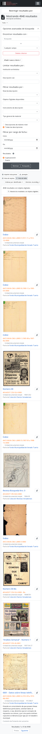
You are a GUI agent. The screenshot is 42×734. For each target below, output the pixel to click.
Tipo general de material (12, 116)
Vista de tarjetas (9, 178)
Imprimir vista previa (10, 174)
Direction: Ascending (32, 182)
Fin (4, 144)
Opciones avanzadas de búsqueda (18, 28)
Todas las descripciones (14, 127)
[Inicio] (10, 3)
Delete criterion (21, 53)
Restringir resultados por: (21, 10)
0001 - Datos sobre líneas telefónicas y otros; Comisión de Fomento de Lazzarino (18, 693)
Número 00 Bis (9, 589)
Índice (5, 234)
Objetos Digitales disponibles (13, 99)
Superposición (10, 158)
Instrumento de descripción (13, 108)
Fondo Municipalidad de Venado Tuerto (23, 245)
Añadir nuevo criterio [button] (12, 60)
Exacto (7, 160)
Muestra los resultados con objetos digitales (24, 191)
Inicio (5, 136)
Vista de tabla (22, 178)
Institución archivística (11, 69)
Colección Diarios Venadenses (20, 397)
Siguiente (24, 730)
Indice (5, 335)
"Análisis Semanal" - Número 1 (17, 640)
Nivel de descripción (10, 91)
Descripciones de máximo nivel (16, 125)
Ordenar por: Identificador (13, 182)
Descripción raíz (9, 78)
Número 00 (8, 389)
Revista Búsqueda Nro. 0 (14, 490)
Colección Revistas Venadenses (20, 499)
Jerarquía (24, 174)
